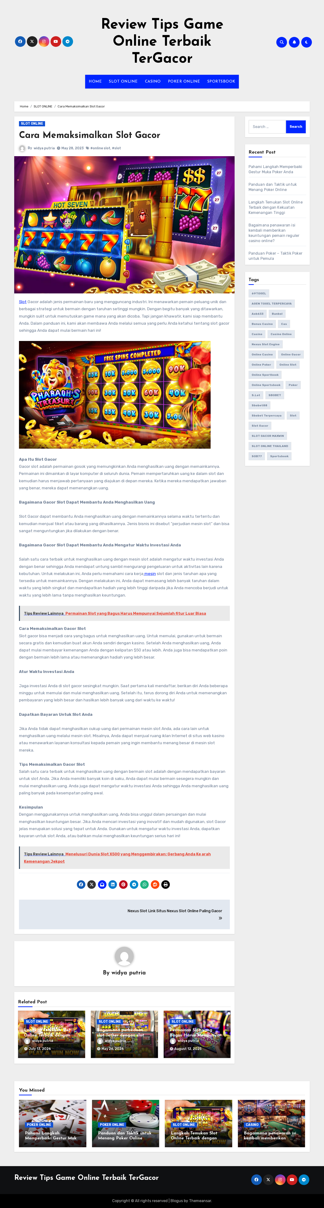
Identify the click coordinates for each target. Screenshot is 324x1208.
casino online (281, 334)
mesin (149, 573)
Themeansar (200, 1201)
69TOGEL (259, 293)
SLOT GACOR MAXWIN (268, 436)
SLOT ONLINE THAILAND (270, 446)
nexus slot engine (266, 344)
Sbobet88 (259, 405)
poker (293, 385)
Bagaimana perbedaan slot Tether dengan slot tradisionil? (120, 1035)
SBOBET (274, 395)
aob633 (258, 313)
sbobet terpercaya (267, 415)
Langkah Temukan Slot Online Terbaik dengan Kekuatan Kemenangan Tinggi (276, 207)
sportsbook (279, 456)
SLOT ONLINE (123, 82)
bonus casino (262, 324)
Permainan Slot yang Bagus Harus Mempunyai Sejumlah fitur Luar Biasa (196, 1035)
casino (257, 334)
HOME (95, 82)
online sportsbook (266, 385)
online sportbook (265, 374)
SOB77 (257, 456)
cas (284, 324)
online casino (262, 354)
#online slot (100, 148)
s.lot (256, 395)
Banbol (277, 313)
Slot (23, 301)
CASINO (153, 82)
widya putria (44, 148)
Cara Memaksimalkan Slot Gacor (89, 135)
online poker (261, 364)
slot (293, 415)
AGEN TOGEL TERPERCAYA (272, 303)
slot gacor (260, 425)
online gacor (291, 354)
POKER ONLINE (184, 82)
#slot (116, 148)
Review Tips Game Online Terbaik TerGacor (162, 42)
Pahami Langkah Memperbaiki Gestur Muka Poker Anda (52, 1138)
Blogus (177, 1201)
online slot (287, 364)
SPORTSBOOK (221, 82)
